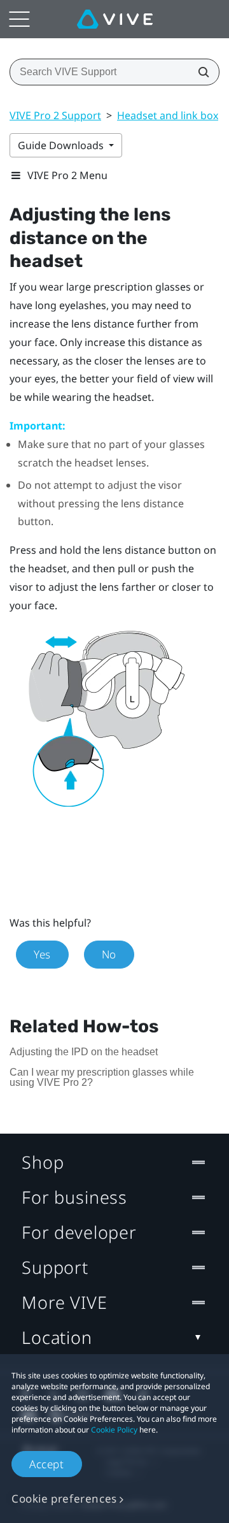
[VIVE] (115, 19)
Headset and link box (167, 115)
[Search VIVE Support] (199, 72)
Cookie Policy (114, 1429)
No (109, 954)
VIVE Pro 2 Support (55, 115)
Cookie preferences (64, 1498)
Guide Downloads (62, 145)
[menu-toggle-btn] (19, 19)
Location (57, 1337)
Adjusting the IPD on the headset (84, 1051)
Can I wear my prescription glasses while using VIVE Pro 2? (102, 1077)
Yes (42, 954)
